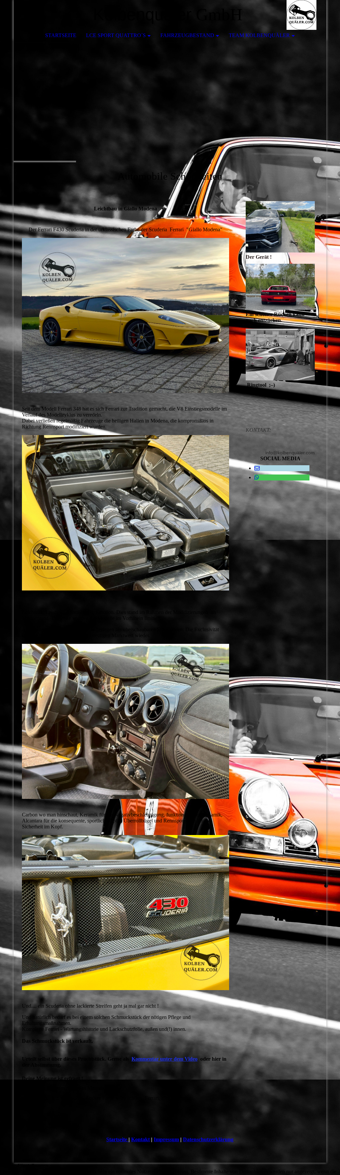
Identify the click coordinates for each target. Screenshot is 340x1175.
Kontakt (140, 1139)
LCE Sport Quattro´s (116, 35)
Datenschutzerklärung (208, 1139)
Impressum (166, 1139)
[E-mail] (257, 468)
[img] (301, 15)
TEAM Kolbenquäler (259, 35)
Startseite (60, 35)
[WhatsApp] (256, 477)
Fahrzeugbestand (187, 35)
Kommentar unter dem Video (164, 1059)
